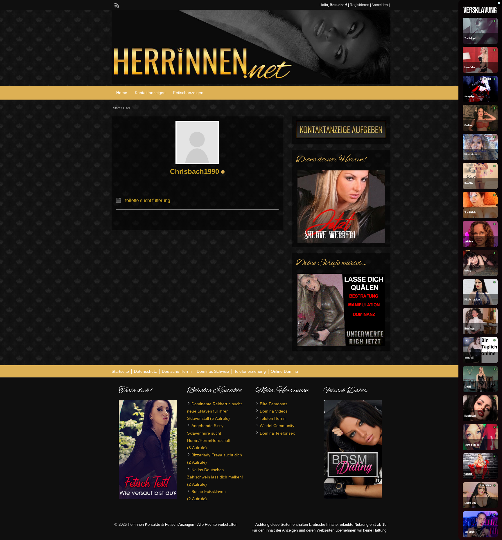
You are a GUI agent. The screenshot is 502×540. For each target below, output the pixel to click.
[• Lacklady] (480, 274)
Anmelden (380, 5)
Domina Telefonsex (277, 433)
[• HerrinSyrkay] (480, 332)
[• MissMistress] (480, 158)
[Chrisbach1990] (197, 142)
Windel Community (277, 425)
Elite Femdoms (273, 404)
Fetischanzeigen (188, 92)
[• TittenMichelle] (480, 216)
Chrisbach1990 (194, 171)
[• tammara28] (480, 361)
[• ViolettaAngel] (480, 42)
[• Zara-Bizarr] (480, 536)
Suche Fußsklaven (208, 491)
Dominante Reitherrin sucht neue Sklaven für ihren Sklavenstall (214, 411)
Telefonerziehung (250, 371)
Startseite (120, 371)
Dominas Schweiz (213, 371)
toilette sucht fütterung (147, 200)
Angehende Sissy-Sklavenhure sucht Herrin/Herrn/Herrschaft (208, 432)
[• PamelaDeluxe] (480, 71)
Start (116, 108)
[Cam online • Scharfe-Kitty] (480, 507)
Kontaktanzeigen (150, 92)
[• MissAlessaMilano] (480, 303)
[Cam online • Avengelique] (480, 100)
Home (121, 92)
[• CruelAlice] (480, 129)
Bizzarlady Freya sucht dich (216, 455)
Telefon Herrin (273, 418)
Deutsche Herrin (177, 371)
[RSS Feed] (116, 4)
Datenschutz (145, 371)
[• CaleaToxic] (480, 478)
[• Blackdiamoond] (480, 419)
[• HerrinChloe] (480, 187)
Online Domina (284, 371)
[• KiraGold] (480, 390)
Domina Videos (274, 411)
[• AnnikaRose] (480, 245)
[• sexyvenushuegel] (480, 449)
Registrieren (359, 5)
